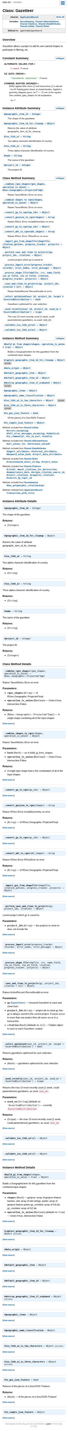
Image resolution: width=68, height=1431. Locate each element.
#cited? (10, 469)
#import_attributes (17, 451)
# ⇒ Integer (22, 114)
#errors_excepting (17, 430)
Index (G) (7, 2)
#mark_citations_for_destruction (37, 469)
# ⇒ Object (29, 123)
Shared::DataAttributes (49, 24)
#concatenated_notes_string (22, 462)
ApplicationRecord (29, 17)
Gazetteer (18, 1002)
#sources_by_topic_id (19, 478)
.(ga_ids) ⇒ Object (26, 212)
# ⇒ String (17, 136)
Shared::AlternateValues (47, 21)
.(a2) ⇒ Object (25, 325)
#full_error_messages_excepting (25, 433)
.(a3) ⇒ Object (25, 330)
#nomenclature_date (17, 472)
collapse (60, 58)
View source (8, 724)
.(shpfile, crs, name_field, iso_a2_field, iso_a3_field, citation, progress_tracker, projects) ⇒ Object (32, 275)
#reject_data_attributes (47, 454)
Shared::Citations (28, 24)
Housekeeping (27, 21)
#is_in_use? (33, 436)
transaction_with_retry (20, 493)
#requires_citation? (42, 475)
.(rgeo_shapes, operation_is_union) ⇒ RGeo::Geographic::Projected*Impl (24, 187)
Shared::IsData (27, 26)
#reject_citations (17, 475)
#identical (52, 433)
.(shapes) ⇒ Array (29, 217)
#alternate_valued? (39, 444)
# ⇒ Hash (21, 413)
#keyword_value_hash (18, 454)
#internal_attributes (44, 451)
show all (60, 17)
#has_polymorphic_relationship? (25, 485)
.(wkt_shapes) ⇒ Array (29, 231)
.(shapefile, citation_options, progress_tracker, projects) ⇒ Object (32, 244)
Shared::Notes (42, 26)
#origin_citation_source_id (47, 472)
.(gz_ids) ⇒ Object (26, 226)
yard (48, 1424)
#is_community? (15, 436)
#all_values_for (15, 444)
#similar (47, 436)
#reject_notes (49, 462)
